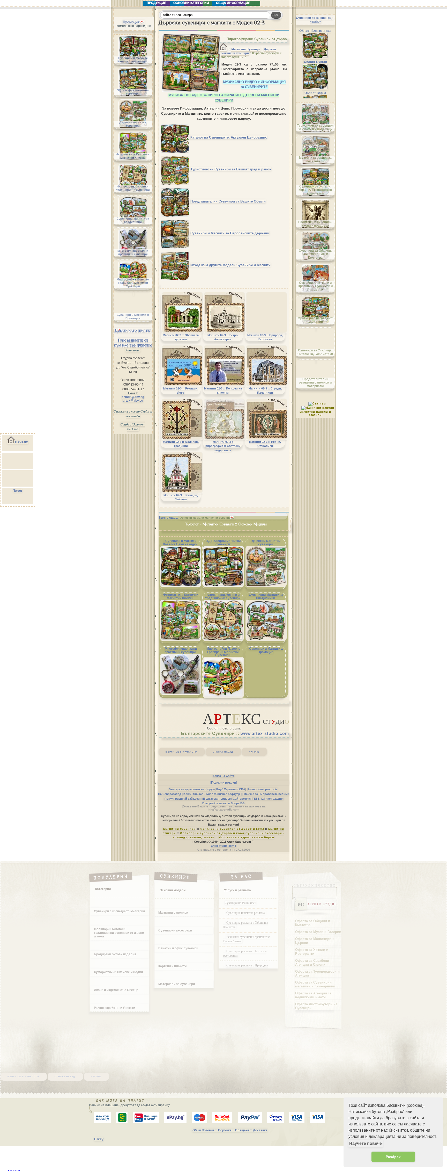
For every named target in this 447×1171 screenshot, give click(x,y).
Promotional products (263, 789)
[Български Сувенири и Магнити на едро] (175, 265)
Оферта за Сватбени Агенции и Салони (312, 962)
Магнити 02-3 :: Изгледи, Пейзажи (180, 497)
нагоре (254, 751)
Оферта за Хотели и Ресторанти (311, 952)
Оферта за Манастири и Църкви (314, 941)
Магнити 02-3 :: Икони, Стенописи (265, 443)
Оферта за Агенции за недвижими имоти (313, 995)
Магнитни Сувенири (245, 49)
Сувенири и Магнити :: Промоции (266, 650)
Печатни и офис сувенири (178, 948)
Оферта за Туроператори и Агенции (317, 973)
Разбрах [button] (393, 1157)
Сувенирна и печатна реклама (246, 912)
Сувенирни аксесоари (175, 930)
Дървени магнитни (248, 51)
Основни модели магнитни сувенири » (207, 517)
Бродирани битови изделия (115, 954)
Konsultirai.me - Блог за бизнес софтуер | (212, 794)
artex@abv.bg (133, 400)
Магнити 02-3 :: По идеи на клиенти (223, 390)
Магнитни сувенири (179, 828)
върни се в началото (181, 751)
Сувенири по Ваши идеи (240, 903)
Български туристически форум (192, 789)
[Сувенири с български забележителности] (175, 169)
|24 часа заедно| (272, 798)
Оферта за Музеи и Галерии (318, 932)
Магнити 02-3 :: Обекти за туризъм (181, 337)
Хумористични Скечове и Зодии (118, 972)
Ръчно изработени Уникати (114, 1008)
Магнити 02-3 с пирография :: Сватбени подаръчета (223, 446)
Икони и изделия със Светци (116, 990)
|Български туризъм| (217, 798)
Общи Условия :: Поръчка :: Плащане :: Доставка (229, 1130)
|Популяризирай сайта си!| (183, 798)
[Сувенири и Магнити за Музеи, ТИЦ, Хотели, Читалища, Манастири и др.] (175, 201)
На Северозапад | (170, 794)
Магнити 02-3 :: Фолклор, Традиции (181, 443)
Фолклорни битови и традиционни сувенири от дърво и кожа (119, 932)
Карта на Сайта (223, 775)
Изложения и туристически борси (246, 837)
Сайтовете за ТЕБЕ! (246, 798)
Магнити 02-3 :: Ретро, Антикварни (223, 337)
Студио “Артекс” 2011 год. (133, 426)
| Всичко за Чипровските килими (265, 794)
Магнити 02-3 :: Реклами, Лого (180, 390)
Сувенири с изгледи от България (119, 911)
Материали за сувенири (176, 984)
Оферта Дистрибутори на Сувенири (316, 1006)
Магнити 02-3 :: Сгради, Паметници (265, 390)
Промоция (131, 22)
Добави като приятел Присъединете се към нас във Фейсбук (133, 338)
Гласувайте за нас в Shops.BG (223, 803)
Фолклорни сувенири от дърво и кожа (232, 828)
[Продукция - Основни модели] (223, 49)
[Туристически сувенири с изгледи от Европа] (175, 233)
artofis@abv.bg (133, 397)
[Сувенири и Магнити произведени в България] (175, 137)
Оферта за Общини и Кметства (312, 923)
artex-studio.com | (223, 845)
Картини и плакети (172, 966)
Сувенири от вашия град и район (314, 19)
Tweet (17, 491)
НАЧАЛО (21, 442)
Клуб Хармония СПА (230, 789)
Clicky (98, 1139)
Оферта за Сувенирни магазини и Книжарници (315, 984)
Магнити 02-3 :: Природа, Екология (265, 337)
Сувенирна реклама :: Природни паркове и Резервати (245, 967)
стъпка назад (223, 751)
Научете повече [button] (365, 1143)
